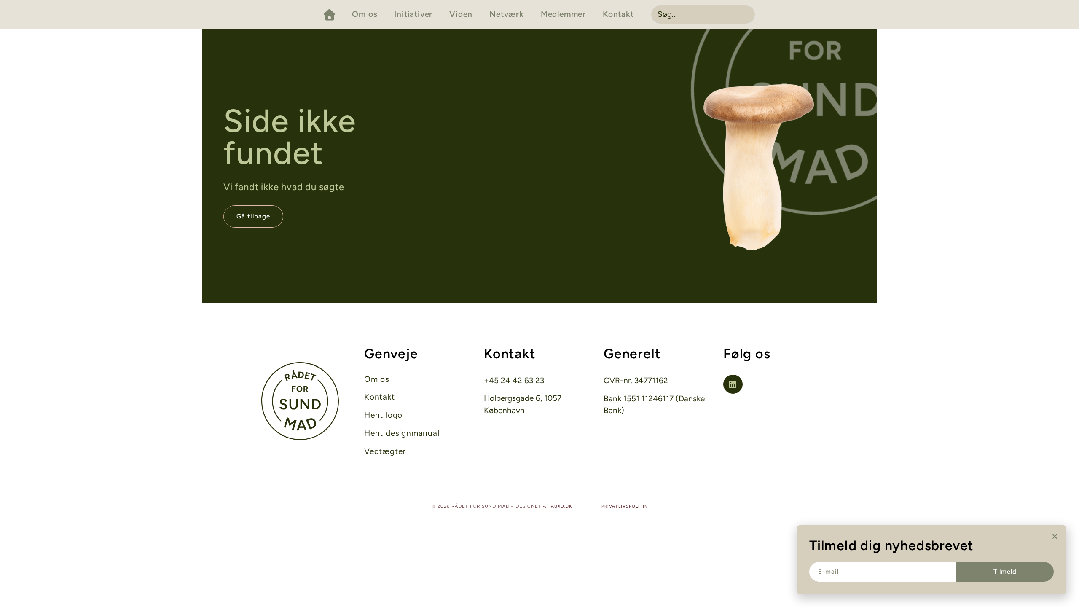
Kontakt (618, 14)
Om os (364, 14)
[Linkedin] (733, 384)
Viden (460, 14)
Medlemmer (563, 14)
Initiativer (413, 14)
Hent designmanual (402, 433)
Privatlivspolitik (624, 506)
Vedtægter (384, 451)
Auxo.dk (561, 506)
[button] (1055, 536)
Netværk (506, 14)
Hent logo (383, 415)
